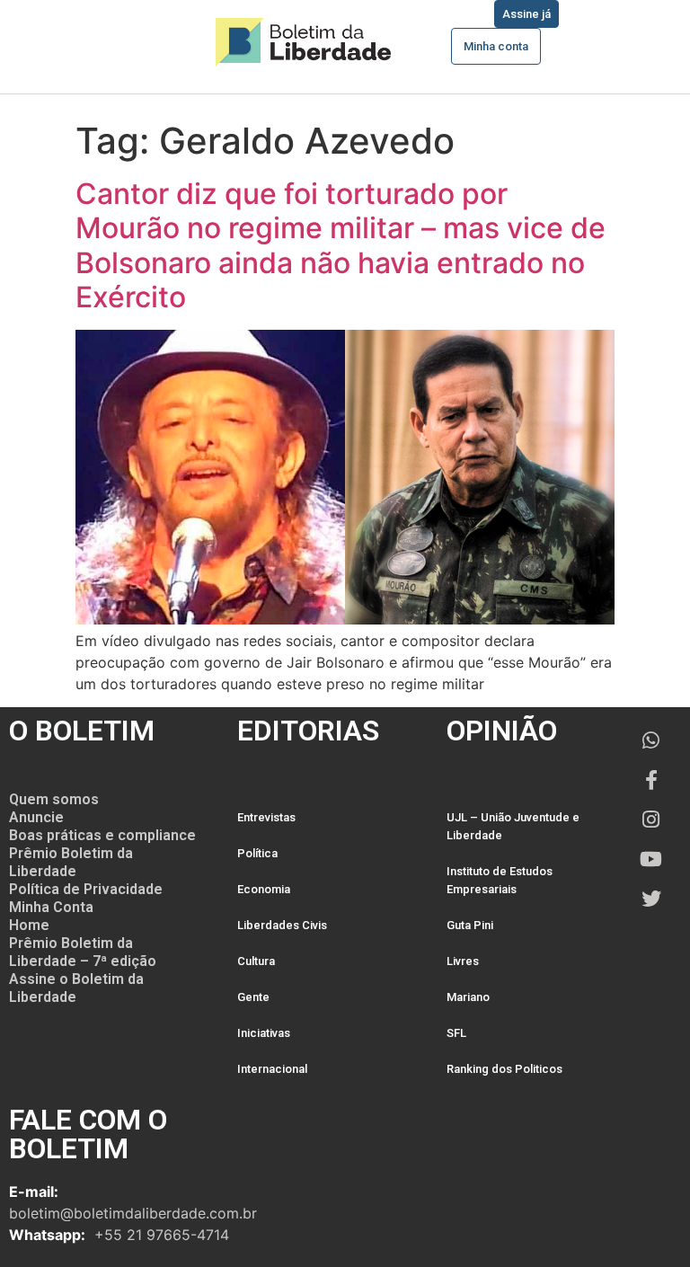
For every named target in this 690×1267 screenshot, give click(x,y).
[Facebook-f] (651, 780)
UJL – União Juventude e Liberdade (513, 826)
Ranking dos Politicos (504, 1069)
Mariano (468, 997)
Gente (253, 997)
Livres (463, 961)
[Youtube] (651, 859)
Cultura (256, 961)
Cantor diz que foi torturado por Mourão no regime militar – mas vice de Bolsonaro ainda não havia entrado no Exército (340, 245)
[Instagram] (651, 819)
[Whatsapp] (651, 740)
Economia (263, 889)
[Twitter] (651, 898)
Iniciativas (263, 1033)
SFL (456, 1033)
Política (257, 853)
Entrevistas (266, 817)
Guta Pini (470, 925)
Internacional (272, 1069)
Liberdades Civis (282, 925)
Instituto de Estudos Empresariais (500, 880)
